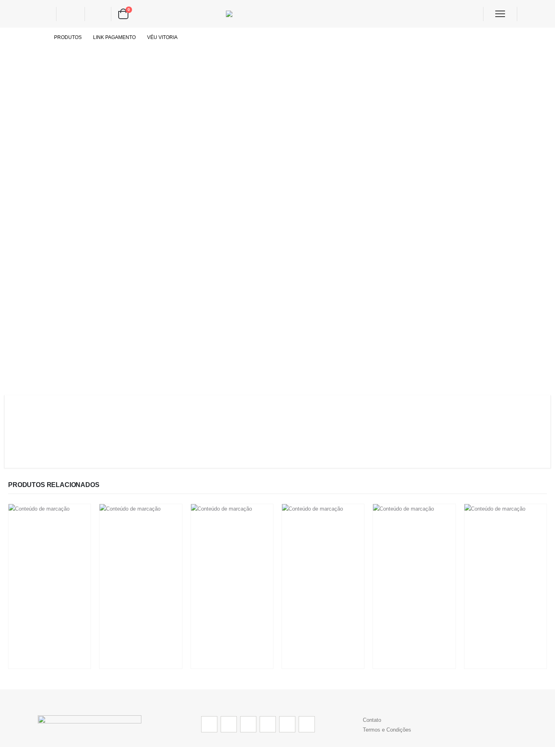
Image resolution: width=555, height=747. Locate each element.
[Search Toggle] (44, 14)
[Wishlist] (97, 14)
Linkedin (307, 724)
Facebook (209, 724)
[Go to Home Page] (40, 37)
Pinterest (248, 724)
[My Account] (70, 14)
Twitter (229, 724)
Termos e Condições (387, 730)
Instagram (287, 724)
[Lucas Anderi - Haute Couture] (278, 14)
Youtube (268, 724)
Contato (372, 720)
